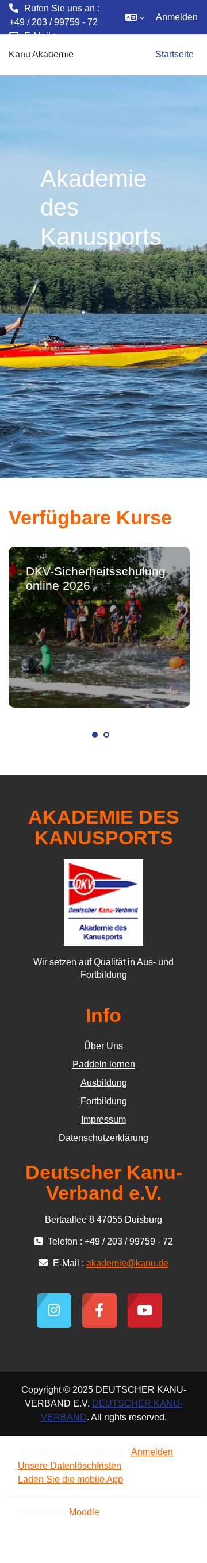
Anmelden (177, 17)
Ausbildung (103, 1083)
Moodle (84, 1512)
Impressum (103, 1119)
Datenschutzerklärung (103, 1138)
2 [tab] (106, 735)
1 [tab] (95, 735)
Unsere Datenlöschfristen (69, 1465)
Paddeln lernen (103, 1064)
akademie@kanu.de (50, 50)
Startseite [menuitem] (174, 54)
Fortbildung (103, 1101)
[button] (134, 17)
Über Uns (103, 1046)
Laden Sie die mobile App (70, 1479)
